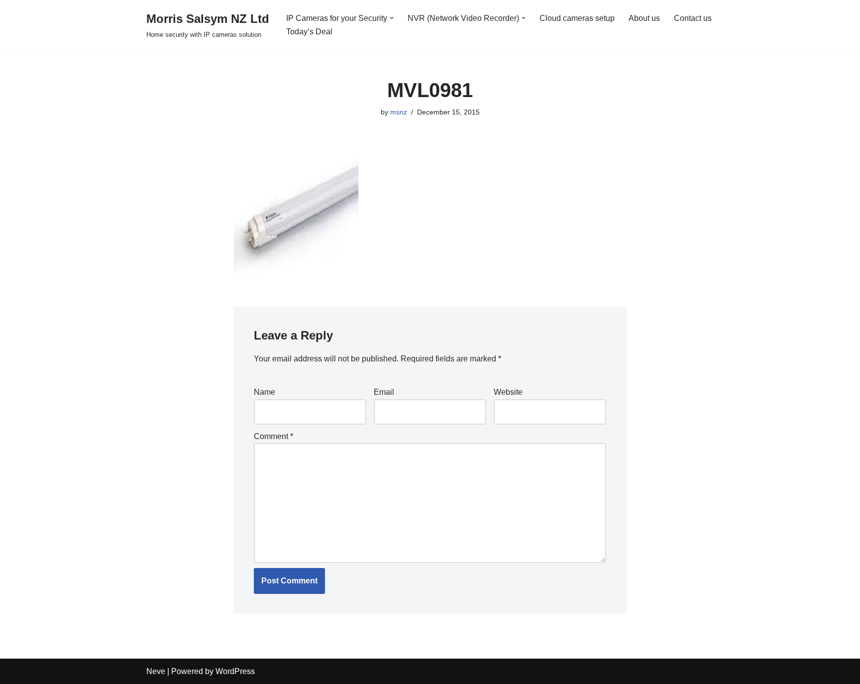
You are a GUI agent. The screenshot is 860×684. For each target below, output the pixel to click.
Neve (155, 671)
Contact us (693, 18)
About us (644, 18)
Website (508, 392)
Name (264, 392)
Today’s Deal (309, 31)
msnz (398, 112)
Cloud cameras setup (577, 18)
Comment (273, 436)
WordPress (235, 671)
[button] (392, 18)
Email (384, 392)
